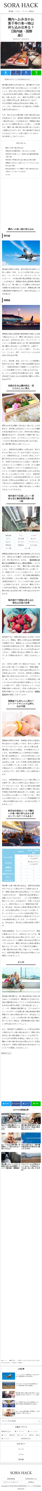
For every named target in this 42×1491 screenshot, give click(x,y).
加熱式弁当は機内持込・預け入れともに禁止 (20, 151)
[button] (39, 1421)
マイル (21, 1454)
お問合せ (31, 1482)
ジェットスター (8, 857)
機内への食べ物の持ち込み (14, 148)
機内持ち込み (7, 1053)
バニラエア (8, 863)
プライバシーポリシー (11, 1482)
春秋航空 (8, 867)
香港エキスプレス (8, 874)
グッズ (21, 1449)
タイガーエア (8, 880)
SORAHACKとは (31, 1479)
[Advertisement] (21, 202)
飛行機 (21, 1459)
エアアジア (8, 870)
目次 (18, 143)
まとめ (7, 174)
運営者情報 (11, 1479)
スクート (8, 877)
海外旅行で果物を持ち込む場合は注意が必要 (20, 160)
